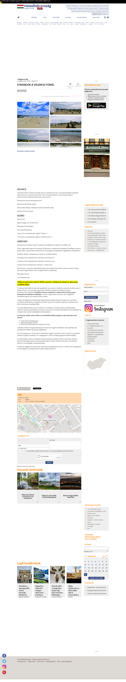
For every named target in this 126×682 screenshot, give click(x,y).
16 (106, 565)
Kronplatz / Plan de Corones (95, 520)
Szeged (76, 24)
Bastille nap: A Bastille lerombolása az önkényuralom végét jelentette (106, 239)
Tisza (96, 24)
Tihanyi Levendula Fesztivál (96, 593)
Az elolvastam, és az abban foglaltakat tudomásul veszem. (49, 451)
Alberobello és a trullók (93, 524)
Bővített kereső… (88, 551)
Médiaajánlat (51, 661)
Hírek (45, 17)
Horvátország (88, 8)
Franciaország (104, 6)
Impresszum (21, 661)
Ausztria (69, 6)
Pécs (64, 24)
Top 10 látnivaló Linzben (94, 509)
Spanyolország (85, 11)
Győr (102, 22)
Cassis (89, 522)
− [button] (19, 409)
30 (106, 571)
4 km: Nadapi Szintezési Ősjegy (97, 219)
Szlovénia (105, 11)
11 (89, 565)
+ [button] (19, 407)
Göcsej (97, 22)
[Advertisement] (49, 170)
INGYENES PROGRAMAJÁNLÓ (92, 536)
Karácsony (31, 22)
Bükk (61, 22)
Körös (24, 24)
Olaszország (75, 11)
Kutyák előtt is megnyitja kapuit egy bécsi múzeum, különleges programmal (57, 591)
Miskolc (38, 24)
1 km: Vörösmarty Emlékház (96, 209)
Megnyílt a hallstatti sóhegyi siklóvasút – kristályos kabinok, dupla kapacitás (40, 592)
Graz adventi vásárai (93, 246)
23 (106, 568)
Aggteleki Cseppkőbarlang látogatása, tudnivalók (96, 334)
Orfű (50, 24)
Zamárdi (90, 328)
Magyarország (96, 14)
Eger (83, 22)
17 (85, 568)
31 (85, 574)
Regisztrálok (87, 301)
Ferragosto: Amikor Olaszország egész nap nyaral (101, 237)
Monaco (96, 8)
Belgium (75, 6)
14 (99, 565)
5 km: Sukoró (91, 222)
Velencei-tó (101, 24)
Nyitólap (34, 17)
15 (103, 565)
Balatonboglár (92, 336)
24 (85, 571)
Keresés (68, 17)
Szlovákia (98, 11)
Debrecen (71, 22)
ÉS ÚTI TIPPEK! (91, 539)
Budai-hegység (55, 22)
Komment (52, 440)
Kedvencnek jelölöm (25, 388)
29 (103, 571)
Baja (88, 343)
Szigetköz (91, 24)
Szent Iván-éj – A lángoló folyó (95, 250)
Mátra (28, 24)
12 (92, 565)
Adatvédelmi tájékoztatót (35, 451)
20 (96, 568)
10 (85, 565)
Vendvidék (90, 341)
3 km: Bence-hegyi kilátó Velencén (98, 216)
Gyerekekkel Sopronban (95, 332)
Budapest (19, 22)
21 (99, 568)
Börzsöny (47, 22)
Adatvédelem (67, 661)
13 (96, 565)
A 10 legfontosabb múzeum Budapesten (96, 326)
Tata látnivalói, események (96, 330)
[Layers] (78, 407)
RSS (58, 661)
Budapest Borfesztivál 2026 (96, 590)
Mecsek (33, 24)
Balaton (42, 22)
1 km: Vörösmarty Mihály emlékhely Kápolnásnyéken (105, 213)
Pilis (68, 24)
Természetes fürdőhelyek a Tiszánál (97, 511)
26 (92, 571)
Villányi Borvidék (93, 324)
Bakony (37, 22)
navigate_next (107, 551)
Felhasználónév (88, 287)
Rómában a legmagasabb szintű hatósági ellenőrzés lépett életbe (24, 591)
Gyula (105, 22)
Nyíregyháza (45, 24)
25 (89, 571)
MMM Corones (91, 513)
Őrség (54, 24)
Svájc (92, 11)
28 (99, 571)
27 (96, 571)
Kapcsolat (96, 17)
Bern (88, 528)
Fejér (28, 81)
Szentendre (91, 339)
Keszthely (19, 24)
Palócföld (59, 24)
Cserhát (65, 22)
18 (89, 568)
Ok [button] (1, 2)
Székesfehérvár (83, 24)
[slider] (75, 96)
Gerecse (93, 22)
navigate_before (86, 556)
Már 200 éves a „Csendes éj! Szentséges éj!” (99, 248)
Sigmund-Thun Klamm (93, 515)
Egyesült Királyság (93, 6)
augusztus (92, 556)
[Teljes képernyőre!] (19, 412)
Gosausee (90, 518)
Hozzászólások (82, 17)
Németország (104, 8)
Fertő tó (87, 22)
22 (103, 568)
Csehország (82, 6)
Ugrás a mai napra (96, 578)
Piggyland (105, 14)
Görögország (72, 8)
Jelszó (85, 291)
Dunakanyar (78, 22)
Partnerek (40, 661)
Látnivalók (56, 17)
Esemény (25, 22)
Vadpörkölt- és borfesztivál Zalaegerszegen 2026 (103, 587)
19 (92, 568)
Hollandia (80, 8)
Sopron (71, 24)
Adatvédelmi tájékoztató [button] (42, 1)
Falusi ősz (90, 231)
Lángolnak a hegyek (92, 244)
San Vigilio (90, 526)
